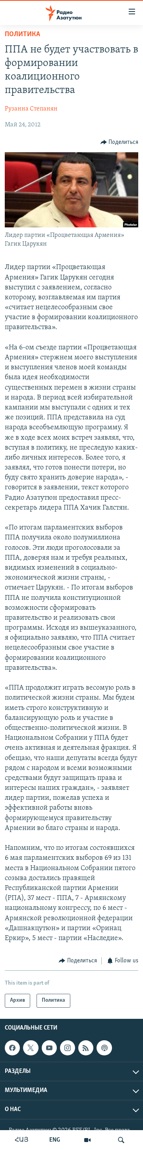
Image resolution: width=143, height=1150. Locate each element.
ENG (54, 1140)
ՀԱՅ (22, 1140)
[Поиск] (121, 1140)
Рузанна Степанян (31, 109)
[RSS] (85, 1047)
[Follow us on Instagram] (67, 1047)
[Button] (119, 142)
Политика (22, 34)
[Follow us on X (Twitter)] (30, 1047)
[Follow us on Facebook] (12, 1047)
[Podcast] (104, 1047)
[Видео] (87, 1140)
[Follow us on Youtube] (49, 1047)
